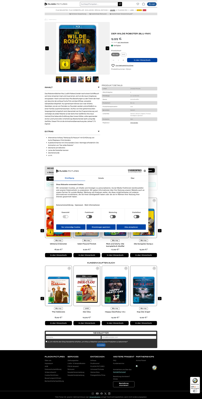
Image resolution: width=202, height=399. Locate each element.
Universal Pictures (97, 369)
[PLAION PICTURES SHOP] (46, 19)
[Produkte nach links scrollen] (42, 230)
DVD (123, 54)
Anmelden (101, 345)
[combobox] (99, 4)
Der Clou (87, 312)
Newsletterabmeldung (76, 375)
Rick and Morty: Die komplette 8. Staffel (115, 245)
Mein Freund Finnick (87, 244)
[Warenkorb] (143, 4)
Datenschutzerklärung (53, 369)
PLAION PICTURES (97, 366)
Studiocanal (94, 363)
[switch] (195, 391)
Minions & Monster (58, 244)
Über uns (48, 360)
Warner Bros (95, 372)
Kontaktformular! (119, 372)
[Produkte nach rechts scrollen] (159, 230)
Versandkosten (94, 397)
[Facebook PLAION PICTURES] (101, 393)
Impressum (49, 363)
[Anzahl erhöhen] (123, 60)
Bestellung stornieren (124, 384)
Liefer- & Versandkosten (76, 363)
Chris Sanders (134, 122)
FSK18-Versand (73, 366)
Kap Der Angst (143, 312)
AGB (46, 366)
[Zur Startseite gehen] (56, 4)
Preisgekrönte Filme (97, 375)
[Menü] (198, 378)
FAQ (114, 360)
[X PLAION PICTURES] (105, 393)
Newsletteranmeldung (76, 372)
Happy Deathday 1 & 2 (115, 312)
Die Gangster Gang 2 (143, 244)
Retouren (71, 369)
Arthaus (93, 360)
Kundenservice (118, 363)
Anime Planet (141, 360)
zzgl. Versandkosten (123, 42)
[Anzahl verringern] (113, 60)
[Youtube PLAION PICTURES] (97, 393)
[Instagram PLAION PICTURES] (92, 393)
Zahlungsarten (73, 360)
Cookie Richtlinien (51, 375)
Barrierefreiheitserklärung (54, 381)
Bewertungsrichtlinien (53, 378)
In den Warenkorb (142, 60)
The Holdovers (58, 312)
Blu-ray (115, 54)
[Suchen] (120, 4)
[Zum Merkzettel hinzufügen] (154, 200)
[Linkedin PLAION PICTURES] (109, 393)
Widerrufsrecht (50, 372)
